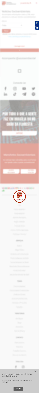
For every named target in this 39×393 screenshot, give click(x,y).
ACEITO (18, 389)
